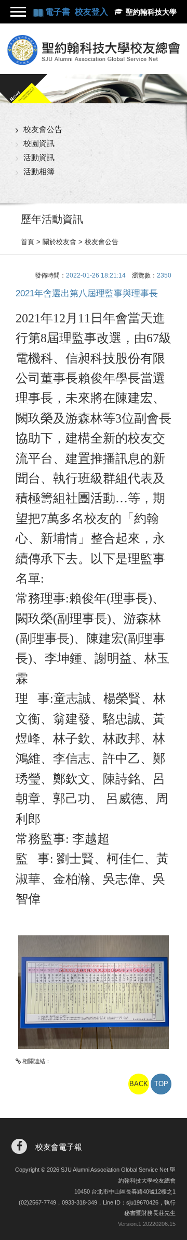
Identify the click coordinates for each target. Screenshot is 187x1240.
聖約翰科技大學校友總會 (93, 50)
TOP (161, 1084)
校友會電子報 (58, 1147)
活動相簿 (39, 171)
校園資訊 (39, 143)
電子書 (58, 11)
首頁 (27, 242)
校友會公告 (42, 129)
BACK (138, 1084)
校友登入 (91, 11)
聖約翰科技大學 (151, 12)
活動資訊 (39, 157)
